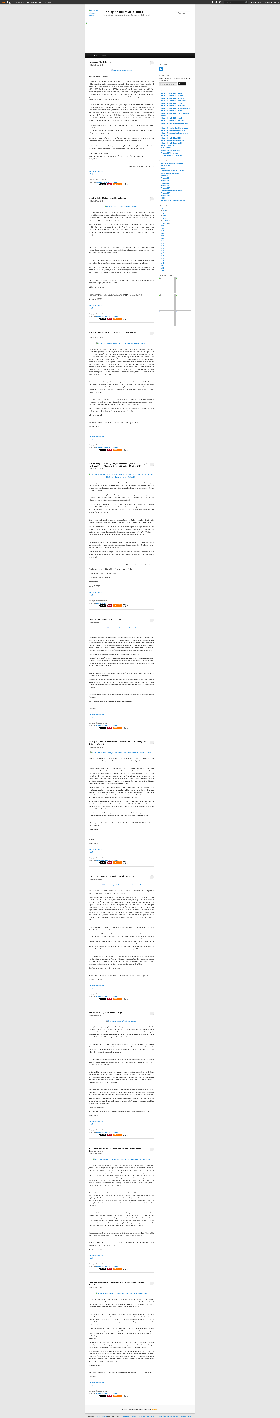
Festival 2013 (165, 178)
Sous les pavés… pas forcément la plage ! (106, 1012)
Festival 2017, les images (169, 153)
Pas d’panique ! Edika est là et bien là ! (105, 619)
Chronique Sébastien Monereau (171, 190)
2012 (162, 258)
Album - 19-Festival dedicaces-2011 (173, 140)
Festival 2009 (165, 183)
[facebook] (212, 2)
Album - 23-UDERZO (167, 145)
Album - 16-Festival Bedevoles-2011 (173, 130)
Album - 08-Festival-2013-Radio (171, 110)
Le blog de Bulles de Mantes (123, 12)
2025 (162, 226)
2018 (162, 243)
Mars (164, 218)
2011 (162, 260)
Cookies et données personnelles (168, 1417)
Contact (103, 55)
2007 (162, 270)
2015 (162, 250)
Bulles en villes (166, 166)
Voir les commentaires (96, 171)
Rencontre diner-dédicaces (170, 173)
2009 (162, 265)
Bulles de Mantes (102, 1417)
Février (165, 221)
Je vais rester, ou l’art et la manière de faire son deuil (111, 876)
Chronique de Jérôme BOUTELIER (172, 170)
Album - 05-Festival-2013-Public (171, 103)
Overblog (155, 1409)
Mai (164, 213)
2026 (162, 208)
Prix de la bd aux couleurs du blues (173, 200)
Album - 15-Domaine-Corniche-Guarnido (174, 128)
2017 (162, 245)
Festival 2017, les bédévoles (170, 150)
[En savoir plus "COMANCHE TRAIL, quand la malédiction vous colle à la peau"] (183, 309)
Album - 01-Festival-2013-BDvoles (172, 93)
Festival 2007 (165, 193)
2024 (162, 228)
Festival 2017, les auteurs (169, 148)
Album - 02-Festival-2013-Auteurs (172, 95)
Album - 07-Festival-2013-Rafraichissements (175, 108)
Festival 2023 (165, 185)
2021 (162, 236)
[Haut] (91, 174)
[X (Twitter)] (216, 2)
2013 (162, 255)
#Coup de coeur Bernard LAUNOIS (107, 316)
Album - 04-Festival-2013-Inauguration (173, 101)
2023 (162, 230)
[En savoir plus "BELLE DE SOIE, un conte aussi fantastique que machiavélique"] (167, 326)
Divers (163, 168)
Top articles (126, 1417)
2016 (162, 248)
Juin (164, 211)
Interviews (164, 176)
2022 (162, 233)
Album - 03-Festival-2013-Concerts (172, 98)
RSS (161, 69)
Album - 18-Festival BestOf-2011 (171, 138)
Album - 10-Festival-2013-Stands (171, 118)
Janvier (165, 223)
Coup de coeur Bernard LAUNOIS (172, 163)
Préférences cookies (186, 1417)
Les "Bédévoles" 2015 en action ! (172, 155)
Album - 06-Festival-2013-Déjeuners (173, 105)
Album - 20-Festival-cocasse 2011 (172, 143)
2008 (162, 268)
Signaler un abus (144, 1417)
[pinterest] (219, 2)
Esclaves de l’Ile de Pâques (100, 62)
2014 (162, 253)
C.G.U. (153, 1417)
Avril (164, 216)
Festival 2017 (165, 188)
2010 (162, 263)
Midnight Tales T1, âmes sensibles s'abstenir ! (108, 198)
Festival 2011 (165, 180)
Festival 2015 (165, 195)
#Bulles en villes (101, 603)
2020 (162, 238)
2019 (162, 240)
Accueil (95, 55)
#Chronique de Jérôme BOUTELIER (107, 182)
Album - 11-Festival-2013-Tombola (172, 120)
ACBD (163, 198)
